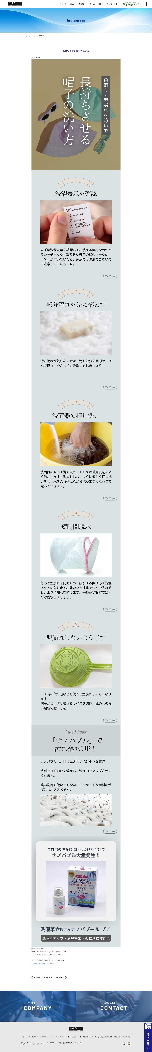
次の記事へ (60, 977)
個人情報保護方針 (107, 1037)
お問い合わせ (94, 1037)
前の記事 (37, 977)
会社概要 (86, 1037)
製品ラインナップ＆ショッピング (43, 1037)
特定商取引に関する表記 (122, 1037)
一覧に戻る (48, 977)
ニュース (63, 4)
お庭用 (100, 4)
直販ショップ (25, 1037)
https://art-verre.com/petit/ (42, 963)
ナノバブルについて (62, 1037)
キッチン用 (90, 4)
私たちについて (111, 4)
